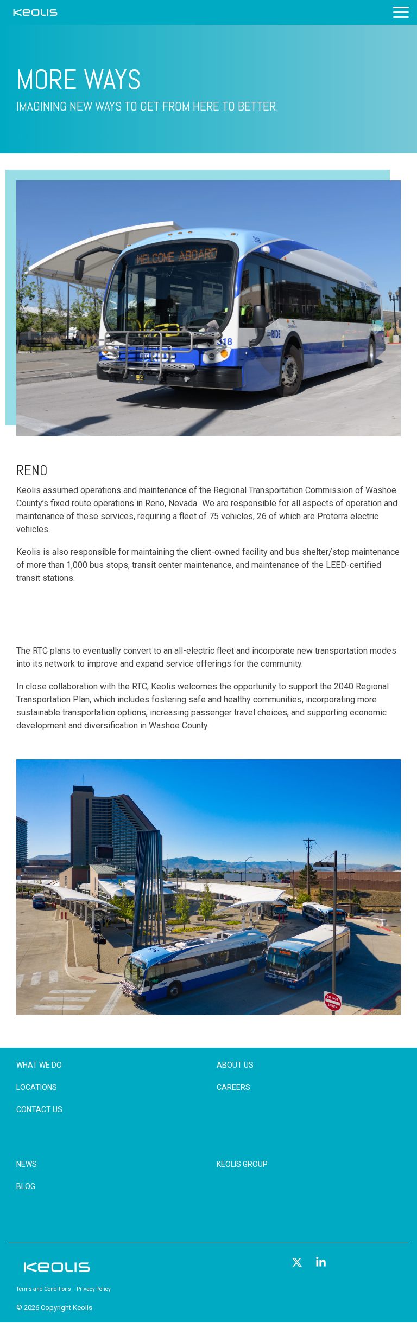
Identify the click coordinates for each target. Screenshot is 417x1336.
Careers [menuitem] (233, 1087)
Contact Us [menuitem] (39, 1109)
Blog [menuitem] (25, 1186)
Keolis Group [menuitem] (242, 1164)
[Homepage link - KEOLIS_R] (57, 1271)
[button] (401, 11)
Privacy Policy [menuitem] (94, 1289)
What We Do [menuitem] (39, 1065)
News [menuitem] (26, 1164)
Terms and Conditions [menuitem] (43, 1289)
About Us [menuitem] (235, 1065)
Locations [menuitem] (36, 1087)
